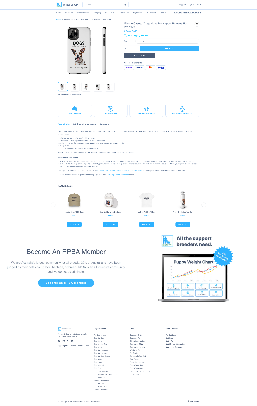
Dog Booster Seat (100, 344)
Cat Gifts (169, 341)
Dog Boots (98, 347)
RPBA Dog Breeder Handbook (117, 175)
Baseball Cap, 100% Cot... (74, 212)
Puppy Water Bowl (137, 365)
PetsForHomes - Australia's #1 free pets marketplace (117, 171)
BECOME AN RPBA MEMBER (187, 13)
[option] (86, 50)
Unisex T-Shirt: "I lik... (146, 212)
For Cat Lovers (171, 335)
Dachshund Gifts (136, 344)
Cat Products (151, 13)
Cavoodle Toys (135, 338)
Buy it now (139, 55)
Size (125, 41)
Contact (163, 13)
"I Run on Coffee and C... (182, 212)
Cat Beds (169, 338)
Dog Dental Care (100, 386)
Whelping (97, 13)
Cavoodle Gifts (136, 335)
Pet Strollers (134, 353)
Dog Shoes (98, 341)
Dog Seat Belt (99, 365)
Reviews (104, 124)
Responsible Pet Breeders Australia (86, 402)
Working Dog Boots (101, 380)
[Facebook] (59, 341)
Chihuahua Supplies (137, 341)
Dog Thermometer (101, 371)
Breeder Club (124, 13)
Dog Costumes (99, 377)
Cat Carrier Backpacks (174, 347)
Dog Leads (98, 362)
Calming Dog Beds (101, 389)
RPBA (140, 171)
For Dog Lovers (100, 335)
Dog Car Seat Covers (102, 356)
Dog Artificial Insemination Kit (105, 374)
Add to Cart (169, 48)
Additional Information (85, 124)
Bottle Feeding (135, 374)
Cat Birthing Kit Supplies (175, 344)
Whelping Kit (135, 350)
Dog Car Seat (99, 338)
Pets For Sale (109, 13)
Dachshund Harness (137, 347)
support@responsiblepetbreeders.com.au (73, 346)
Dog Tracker (134, 359)
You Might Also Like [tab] (65, 186)
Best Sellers (68, 13)
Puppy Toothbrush (137, 368)
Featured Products (83, 13)
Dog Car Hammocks (101, 350)
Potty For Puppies (137, 362)
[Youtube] (72, 341)
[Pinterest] (67, 341)
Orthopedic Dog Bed (138, 356)
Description (64, 124)
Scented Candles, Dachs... (110, 212)
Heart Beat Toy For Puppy (140, 371)
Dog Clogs (98, 359)
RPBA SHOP (70, 4)
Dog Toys (97, 368)
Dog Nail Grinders (100, 383)
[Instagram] (64, 341)
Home (58, 13)
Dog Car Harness (100, 353)
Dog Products (138, 13)
